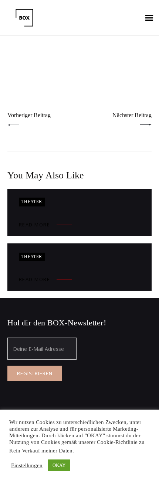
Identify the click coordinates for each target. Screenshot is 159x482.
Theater (31, 201)
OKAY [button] (59, 465)
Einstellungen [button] (27, 465)
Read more (34, 224)
